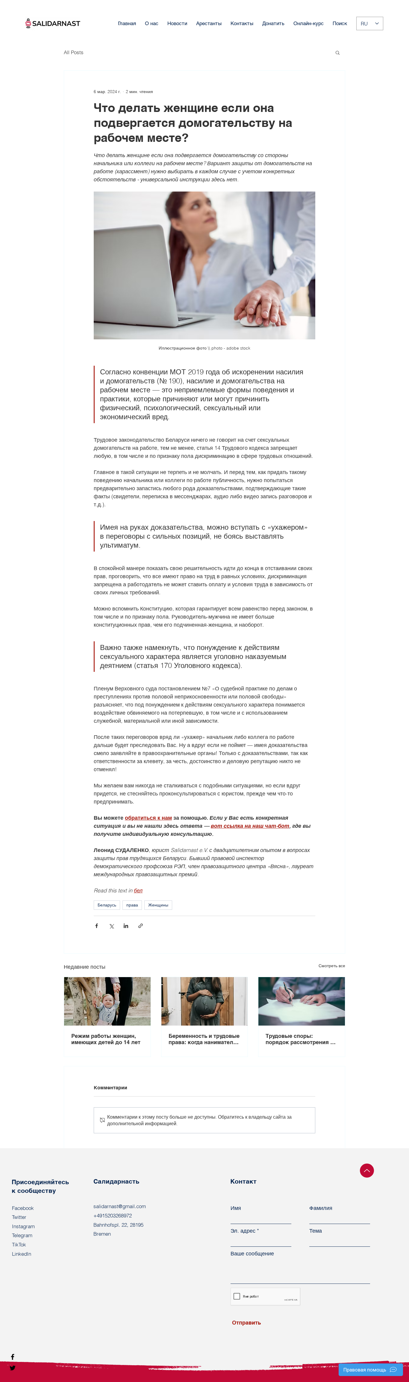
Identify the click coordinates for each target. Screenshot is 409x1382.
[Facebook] (12, 1357)
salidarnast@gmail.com (119, 1206)
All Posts (74, 52)
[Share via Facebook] (96, 926)
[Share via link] (140, 926)
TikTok (19, 1244)
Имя (236, 1208)
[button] (337, 52)
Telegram (22, 1235)
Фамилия (320, 1208)
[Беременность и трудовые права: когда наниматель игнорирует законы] (204, 1001)
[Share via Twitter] (111, 926)
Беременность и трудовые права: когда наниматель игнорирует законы (204, 1039)
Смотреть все (332, 965)
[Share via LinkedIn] (126, 926)
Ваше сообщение (252, 1253)
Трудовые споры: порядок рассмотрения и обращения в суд (300, 1039)
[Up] (367, 1171)
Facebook (23, 1208)
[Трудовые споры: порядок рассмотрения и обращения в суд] (301, 1001)
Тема (315, 1231)
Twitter (19, 1217)
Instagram (23, 1226)
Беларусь (107, 905)
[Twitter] (12, 1368)
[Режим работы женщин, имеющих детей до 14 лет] (107, 1001)
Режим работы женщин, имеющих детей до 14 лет (105, 1039)
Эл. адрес (243, 1231)
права (132, 905)
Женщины (158, 905)
